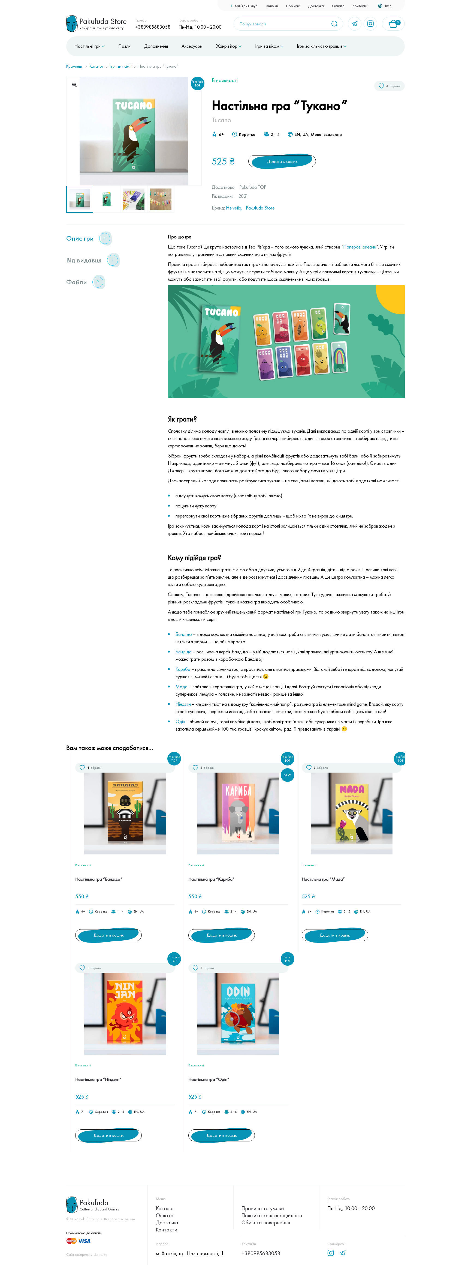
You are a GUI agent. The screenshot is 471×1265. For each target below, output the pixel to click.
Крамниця (74, 66)
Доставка (316, 5)
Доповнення (156, 46)
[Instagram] (370, 24)
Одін (180, 721)
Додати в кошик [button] (108, 935)
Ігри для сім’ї (120, 66)
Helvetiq (233, 208)
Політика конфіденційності (271, 1215)
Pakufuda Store (260, 208)
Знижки (272, 5)
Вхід (388, 5)
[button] (74, 84)
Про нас (293, 5)
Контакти (360, 5)
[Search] (336, 24)
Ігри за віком (267, 46)
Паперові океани (359, 247)
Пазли (124, 46)
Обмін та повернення (265, 1222)
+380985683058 (152, 27)
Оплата (338, 5)
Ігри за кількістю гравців (319, 46)
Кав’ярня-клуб (246, 5)
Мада (182, 686)
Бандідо (184, 634)
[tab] (110, 238)
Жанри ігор (226, 46)
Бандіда (184, 651)
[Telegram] (354, 24)
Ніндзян (183, 704)
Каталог (96, 66)
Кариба (183, 669)
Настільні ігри (87, 46)
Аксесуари (192, 46)
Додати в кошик (282, 161)
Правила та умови (262, 1208)
